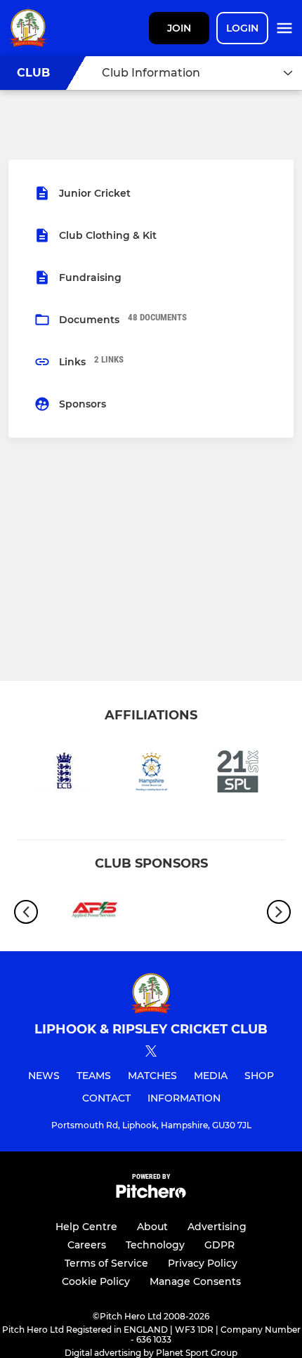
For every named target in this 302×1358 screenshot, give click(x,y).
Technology (155, 1245)
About (152, 1226)
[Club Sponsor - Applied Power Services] (94, 912)
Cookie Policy (96, 1281)
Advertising (217, 1226)
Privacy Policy (202, 1263)
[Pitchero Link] (151, 1194)
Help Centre (86, 1226)
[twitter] (151, 1053)
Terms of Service (106, 1263)
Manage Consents (195, 1281)
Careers (86, 1245)
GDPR (219, 1245)
